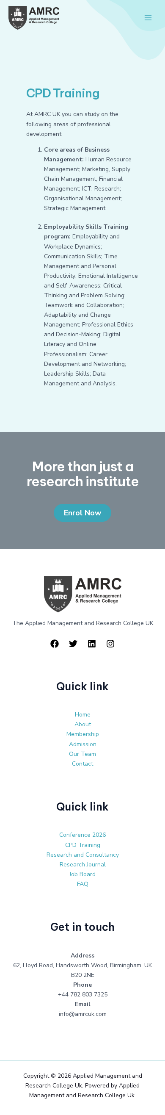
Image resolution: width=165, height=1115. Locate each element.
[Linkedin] (92, 643)
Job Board (82, 874)
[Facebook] (54, 643)
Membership (82, 734)
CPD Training (82, 845)
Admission (82, 744)
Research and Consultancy (83, 855)
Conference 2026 (82, 835)
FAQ (82, 884)
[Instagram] (110, 643)
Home (83, 715)
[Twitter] (73, 643)
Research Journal (83, 864)
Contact (82, 764)
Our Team (82, 754)
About (82, 724)
